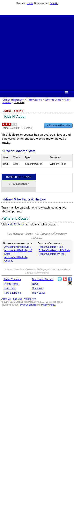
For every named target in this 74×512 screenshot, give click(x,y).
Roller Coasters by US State (54, 250)
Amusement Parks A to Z (17, 246)
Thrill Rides (9, 288)
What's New (30, 298)
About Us (6, 298)
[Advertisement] (37, 52)
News (35, 283)
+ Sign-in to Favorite (58, 125)
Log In (30, 3)
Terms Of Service (27, 304)
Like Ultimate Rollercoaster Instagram (70, 283)
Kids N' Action (15, 116)
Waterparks (38, 292)
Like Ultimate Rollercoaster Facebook (70, 279)
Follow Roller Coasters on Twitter (60, 279)
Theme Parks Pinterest (65, 279)
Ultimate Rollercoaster (37, 10)
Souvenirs (37, 288)
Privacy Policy (48, 304)
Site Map (17, 298)
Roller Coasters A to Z (51, 246)
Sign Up (54, 3)
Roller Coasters (35, 99)
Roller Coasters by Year (52, 253)
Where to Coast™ (54, 99)
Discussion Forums (42, 279)
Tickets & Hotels (12, 292)
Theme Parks (10, 283)
